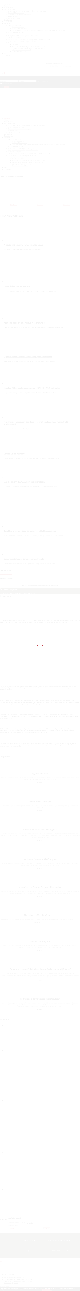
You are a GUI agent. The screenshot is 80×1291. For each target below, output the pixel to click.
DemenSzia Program (14, 132)
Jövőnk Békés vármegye (19, 143)
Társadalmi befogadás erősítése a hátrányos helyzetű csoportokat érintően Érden (38, 145)
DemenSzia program (14, 152)
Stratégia (11, 1228)
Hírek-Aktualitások (6, 574)
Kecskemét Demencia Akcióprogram (19, 129)
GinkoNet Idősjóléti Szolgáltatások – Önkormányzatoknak (27, 125)
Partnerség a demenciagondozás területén (22, 155)
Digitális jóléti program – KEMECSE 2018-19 (18, 1279)
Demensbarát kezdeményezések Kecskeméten (24, 559)
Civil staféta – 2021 (18, 159)
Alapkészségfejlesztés (11, 1283)
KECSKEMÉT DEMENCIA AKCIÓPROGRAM (22, 148)
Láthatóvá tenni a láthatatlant (17, 286)
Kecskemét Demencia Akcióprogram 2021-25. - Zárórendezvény (32, 388)
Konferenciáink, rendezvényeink (18, 157)
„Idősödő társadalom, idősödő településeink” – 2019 (29, 160)
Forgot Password (42, 81)
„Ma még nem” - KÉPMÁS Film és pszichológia (24, 482)
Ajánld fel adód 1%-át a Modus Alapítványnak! (24, 323)
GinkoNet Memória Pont (16, 127)
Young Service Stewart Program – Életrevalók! (23, 150)
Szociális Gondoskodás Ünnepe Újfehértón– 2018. (28, 162)
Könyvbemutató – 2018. (20, 166)
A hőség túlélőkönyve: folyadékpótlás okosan (24, 245)
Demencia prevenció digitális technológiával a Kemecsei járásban (29, 153)
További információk (6, 625)
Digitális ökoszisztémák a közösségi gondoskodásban (28, 357)
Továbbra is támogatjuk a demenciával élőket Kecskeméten (30, 531)
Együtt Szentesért (18, 141)
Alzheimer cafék (13, 130)
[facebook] (4, 73)
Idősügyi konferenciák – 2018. (21, 164)
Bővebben (13, 205)
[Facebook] (3, 1228)
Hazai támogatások (14, 139)
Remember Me (7, 83)
